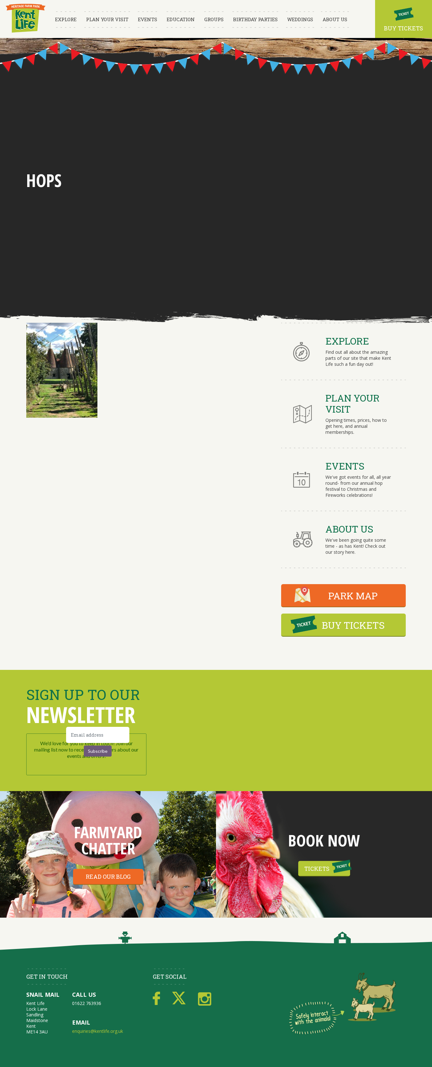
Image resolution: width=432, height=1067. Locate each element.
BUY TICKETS (353, 625)
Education (181, 19)
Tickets (317, 868)
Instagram (204, 999)
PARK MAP (353, 596)
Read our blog (108, 876)
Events (147, 19)
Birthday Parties (255, 19)
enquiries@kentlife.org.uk (97, 1031)
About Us (335, 19)
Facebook (156, 999)
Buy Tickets (403, 28)
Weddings (300, 19)
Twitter (179, 999)
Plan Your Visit (107, 19)
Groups (214, 19)
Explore (66, 19)
